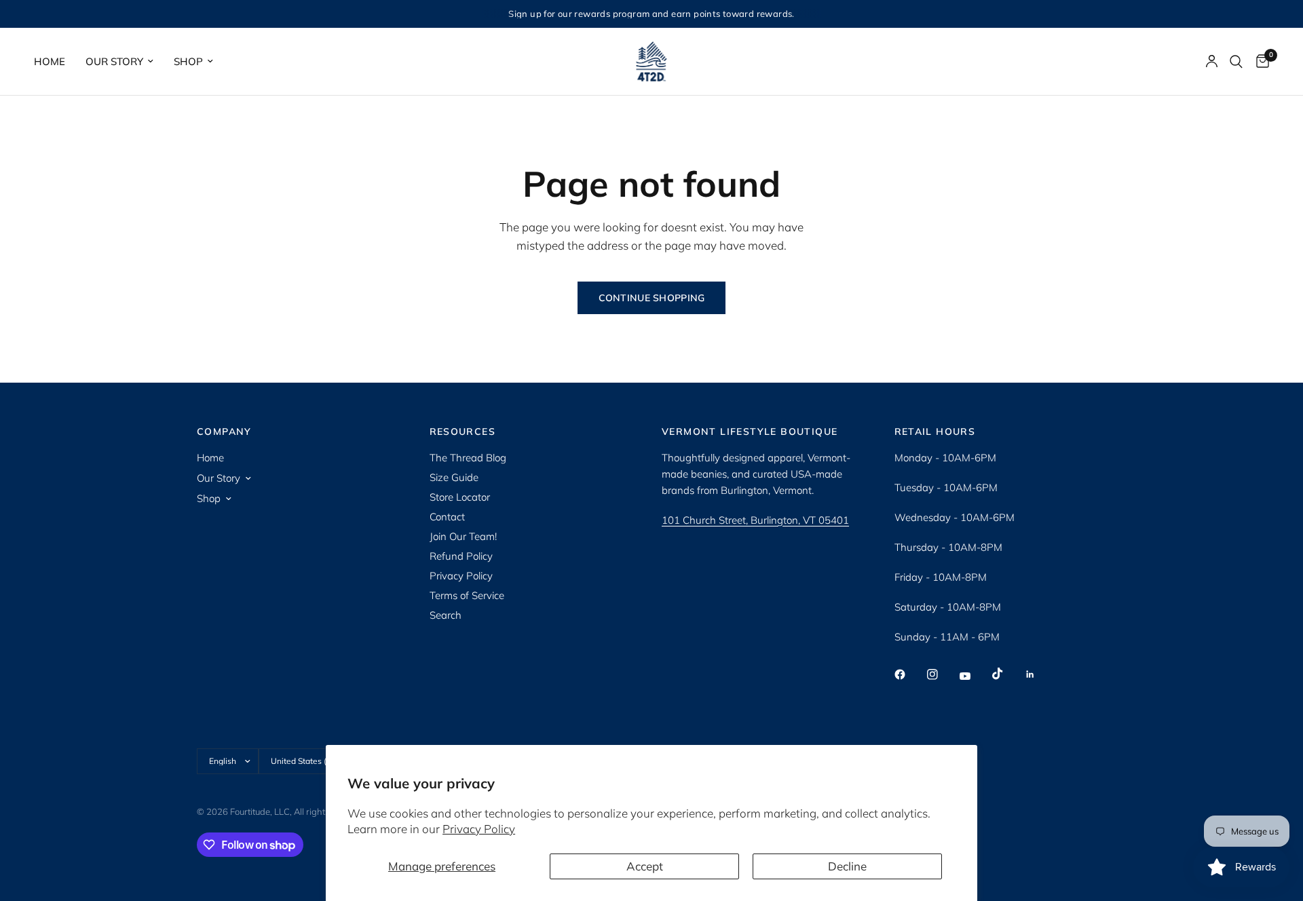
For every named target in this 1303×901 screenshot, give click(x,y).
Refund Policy (461, 556)
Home (49, 61)
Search (445, 615)
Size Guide (454, 477)
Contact (447, 516)
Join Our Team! (463, 536)
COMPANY (224, 431)
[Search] (1236, 61)
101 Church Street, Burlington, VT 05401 (755, 520)
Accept (644, 866)
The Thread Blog (468, 457)
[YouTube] (974, 676)
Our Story (114, 61)
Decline (847, 866)
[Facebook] (909, 674)
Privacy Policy (478, 829)
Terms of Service (467, 595)
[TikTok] (1007, 674)
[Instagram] (942, 674)
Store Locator (460, 497)
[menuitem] (54, 62)
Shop (188, 61)
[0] (1259, 61)
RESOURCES (463, 431)
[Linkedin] (1040, 674)
